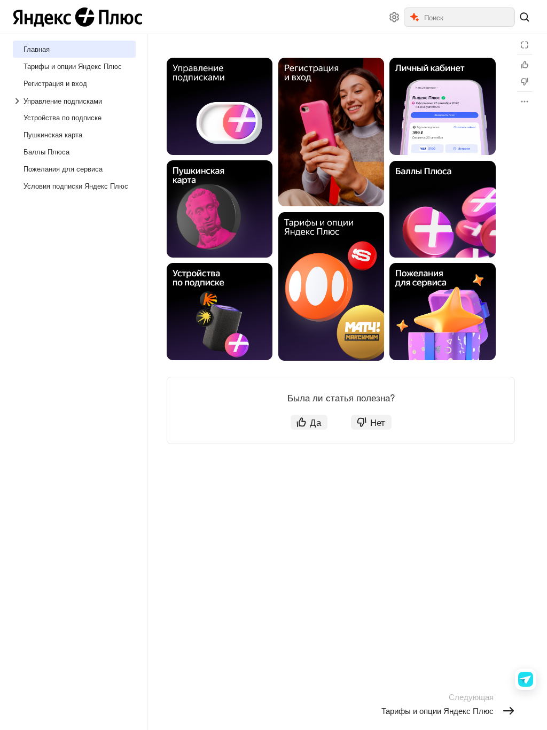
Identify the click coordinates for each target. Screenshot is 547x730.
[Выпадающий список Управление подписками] (18, 101)
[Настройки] (394, 17)
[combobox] (468, 17)
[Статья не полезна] (524, 81)
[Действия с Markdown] (524, 101)
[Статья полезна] (524, 64)
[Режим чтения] (524, 44)
